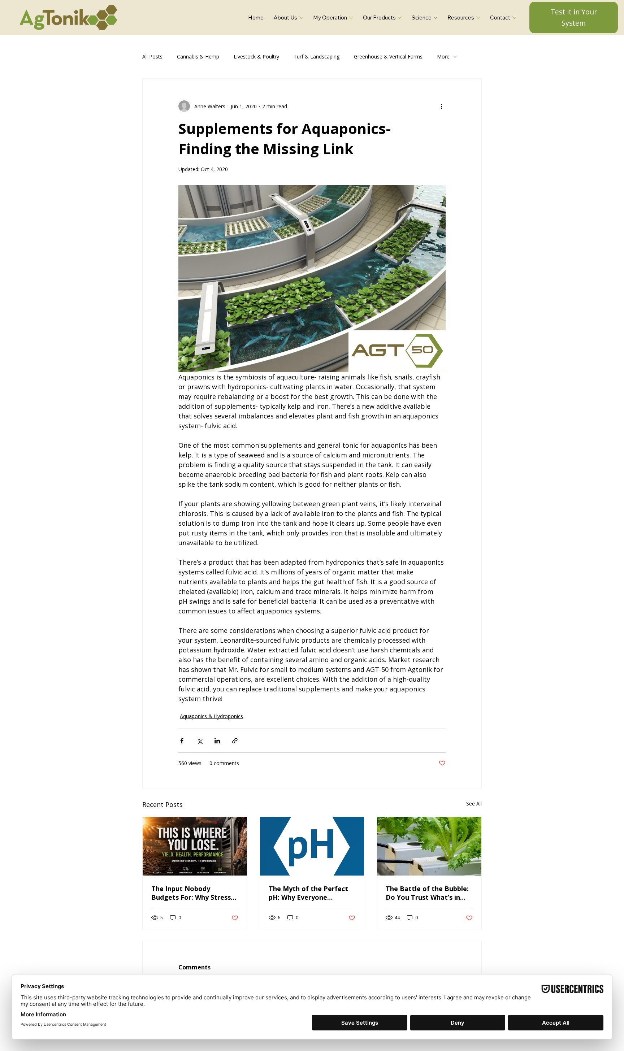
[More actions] (441, 106)
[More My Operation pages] (351, 17)
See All (474, 803)
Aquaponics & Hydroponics (211, 716)
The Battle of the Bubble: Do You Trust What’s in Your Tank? (427, 893)
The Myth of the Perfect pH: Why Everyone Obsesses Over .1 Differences (308, 893)
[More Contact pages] (514, 17)
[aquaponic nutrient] (429, 846)
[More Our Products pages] (400, 17)
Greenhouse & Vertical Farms (388, 56)
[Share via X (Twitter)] (199, 740)
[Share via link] (234, 740)
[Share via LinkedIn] (217, 740)
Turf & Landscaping (316, 56)
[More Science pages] (435, 17)
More (443, 56)
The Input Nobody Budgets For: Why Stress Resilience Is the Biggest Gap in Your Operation (191, 893)
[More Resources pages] (478, 17)
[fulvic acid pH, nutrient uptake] (312, 846)
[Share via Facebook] (181, 740)
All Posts (152, 56)
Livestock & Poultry (256, 56)
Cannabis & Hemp (198, 56)
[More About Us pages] (301, 17)
